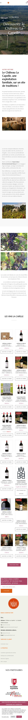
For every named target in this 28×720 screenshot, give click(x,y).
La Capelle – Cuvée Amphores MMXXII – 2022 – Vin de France (21, 550)
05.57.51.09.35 (6, 625)
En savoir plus (5, 716)
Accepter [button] (19, 716)
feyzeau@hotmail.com (9, 635)
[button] (26, 2)
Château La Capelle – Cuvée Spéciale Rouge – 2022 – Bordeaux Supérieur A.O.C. (21, 373)
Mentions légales (5, 658)
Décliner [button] (13, 716)
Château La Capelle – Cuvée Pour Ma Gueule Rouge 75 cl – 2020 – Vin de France (7, 551)
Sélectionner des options (21, 492)
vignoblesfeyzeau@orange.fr (11, 627)
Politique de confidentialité (7, 655)
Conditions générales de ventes (8, 652)
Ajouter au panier (7, 351)
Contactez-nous (4, 644)
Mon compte (4, 661)
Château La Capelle (6, 343)
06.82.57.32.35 (6, 633)
